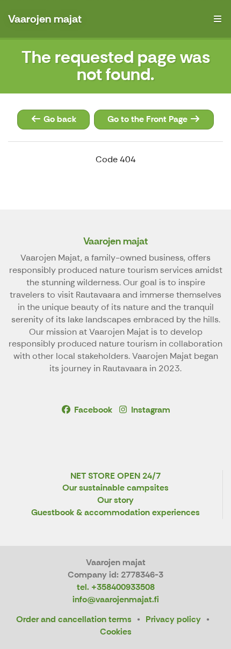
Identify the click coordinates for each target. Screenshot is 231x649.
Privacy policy (173, 619)
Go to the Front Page (148, 119)
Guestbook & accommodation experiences (115, 513)
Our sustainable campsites (115, 488)
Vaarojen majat (115, 241)
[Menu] (217, 19)
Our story (115, 500)
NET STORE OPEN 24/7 (115, 476)
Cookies (116, 631)
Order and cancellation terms (74, 619)
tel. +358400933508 (116, 587)
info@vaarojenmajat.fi (116, 599)
